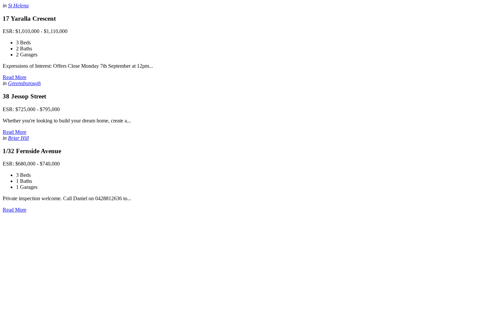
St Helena (18, 5)
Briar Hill (18, 138)
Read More (14, 77)
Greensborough (24, 83)
